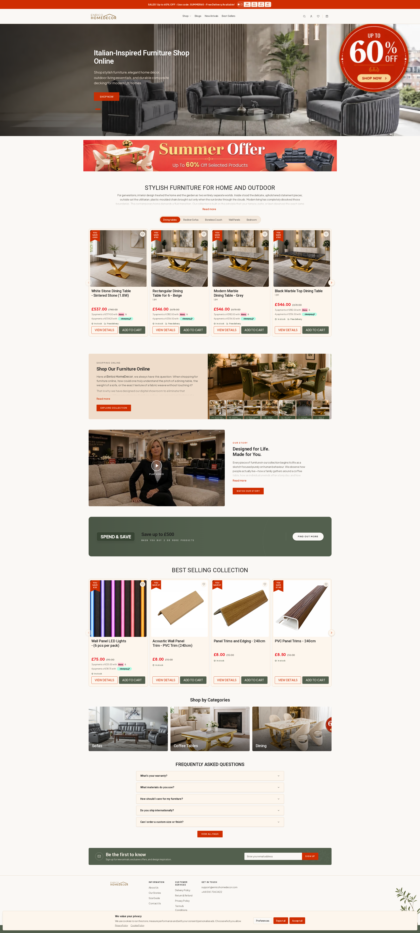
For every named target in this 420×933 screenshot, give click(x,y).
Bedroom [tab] (252, 219)
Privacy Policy (182, 900)
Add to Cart (132, 330)
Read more (209, 209)
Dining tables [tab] (170, 219)
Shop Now (106, 96)
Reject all (281, 920)
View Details (106, 330)
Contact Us (155, 903)
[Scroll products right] (331, 282)
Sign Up (310, 856)
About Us (153, 887)
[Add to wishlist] (142, 234)
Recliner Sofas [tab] (191, 219)
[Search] (304, 16)
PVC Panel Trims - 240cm (295, 641)
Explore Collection (114, 408)
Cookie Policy (137, 925)
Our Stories (155, 892)
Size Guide (154, 898)
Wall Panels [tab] (234, 219)
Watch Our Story (248, 491)
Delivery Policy (182, 890)
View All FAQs (210, 834)
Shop (185, 15)
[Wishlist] (318, 16)
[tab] (98, 109)
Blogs (198, 15)
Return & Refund (183, 895)
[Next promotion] (413, 4)
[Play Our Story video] (156, 465)
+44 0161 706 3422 (212, 891)
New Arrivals (211, 15)
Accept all (297, 920)
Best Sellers (228, 15)
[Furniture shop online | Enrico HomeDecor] (103, 16)
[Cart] (327, 16)
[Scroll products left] (88, 282)
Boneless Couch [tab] (213, 219)
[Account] (311, 16)
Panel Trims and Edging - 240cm (239, 641)
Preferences (262, 920)
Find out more (308, 536)
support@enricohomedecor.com (219, 887)
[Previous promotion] (7, 4)
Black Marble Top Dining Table (299, 291)
